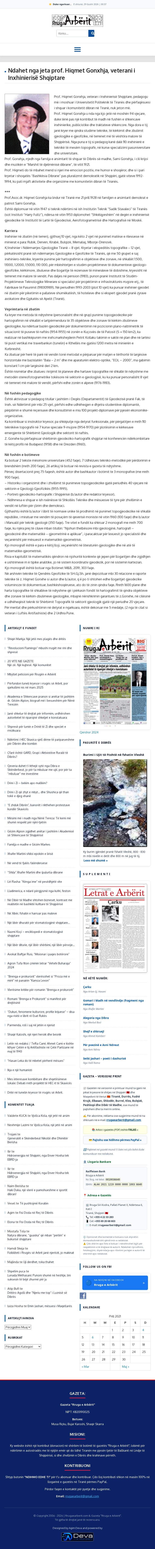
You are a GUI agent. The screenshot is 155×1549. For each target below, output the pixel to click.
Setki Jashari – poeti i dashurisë (104, 1058)
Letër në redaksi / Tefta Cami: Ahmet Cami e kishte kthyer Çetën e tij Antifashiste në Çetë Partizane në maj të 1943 (40, 1047)
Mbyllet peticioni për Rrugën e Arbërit (31, 674)
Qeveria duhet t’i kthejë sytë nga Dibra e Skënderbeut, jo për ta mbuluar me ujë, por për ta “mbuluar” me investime (39, 769)
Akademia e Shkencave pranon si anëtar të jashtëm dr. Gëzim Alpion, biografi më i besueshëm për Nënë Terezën (41, 700)
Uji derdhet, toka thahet (38, 1262)
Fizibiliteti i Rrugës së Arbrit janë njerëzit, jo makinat (40, 1252)
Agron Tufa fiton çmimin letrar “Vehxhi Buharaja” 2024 (39, 965)
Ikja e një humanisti (19, 1070)
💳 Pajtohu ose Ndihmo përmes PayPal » (115, 1140)
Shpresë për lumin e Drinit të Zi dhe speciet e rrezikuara (36, 728)
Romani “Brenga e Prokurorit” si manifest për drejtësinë (36, 1001)
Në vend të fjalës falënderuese (27, 863)
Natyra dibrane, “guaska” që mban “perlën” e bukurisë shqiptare (36, 1237)
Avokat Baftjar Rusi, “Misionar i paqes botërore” (38, 954)
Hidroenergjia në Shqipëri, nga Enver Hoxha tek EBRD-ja (38, 1157)
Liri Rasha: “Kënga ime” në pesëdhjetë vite (34, 881)
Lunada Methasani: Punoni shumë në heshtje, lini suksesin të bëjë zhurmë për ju (39, 1277)
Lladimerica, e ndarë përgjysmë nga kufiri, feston (38, 891)
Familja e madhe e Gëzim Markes (28, 844)
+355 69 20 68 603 (104, 1221)
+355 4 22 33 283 (103, 1217)
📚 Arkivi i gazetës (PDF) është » (115, 1129)
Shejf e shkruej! (93, 1031)
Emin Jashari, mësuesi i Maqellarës (50, 1306)
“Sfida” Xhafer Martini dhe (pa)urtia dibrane (35, 872)
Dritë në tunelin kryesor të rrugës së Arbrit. (35, 1092)
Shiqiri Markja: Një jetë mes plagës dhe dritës (36, 639)
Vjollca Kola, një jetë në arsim (50, 1115)
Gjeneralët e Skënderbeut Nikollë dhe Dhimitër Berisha (37, 1140)
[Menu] (77, 49)
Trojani (12, 1134)
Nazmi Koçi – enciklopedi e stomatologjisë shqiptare (35, 933)
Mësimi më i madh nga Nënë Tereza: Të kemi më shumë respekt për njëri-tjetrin (39, 820)
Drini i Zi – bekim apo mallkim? (27, 783)
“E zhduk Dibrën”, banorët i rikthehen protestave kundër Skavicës (38, 807)
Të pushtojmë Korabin (34, 1203)
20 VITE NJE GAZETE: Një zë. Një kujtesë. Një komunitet (29, 663)
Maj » (125, 1367)
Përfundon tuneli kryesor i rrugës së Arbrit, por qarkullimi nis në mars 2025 (37, 685)
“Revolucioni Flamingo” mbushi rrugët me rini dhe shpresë (39, 650)
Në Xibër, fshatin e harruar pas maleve (32, 913)
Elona (11, 1222)
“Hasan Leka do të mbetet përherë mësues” (35, 1060)
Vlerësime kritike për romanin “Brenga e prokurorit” (40, 989)
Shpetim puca (16, 1271)
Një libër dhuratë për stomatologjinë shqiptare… (38, 922)
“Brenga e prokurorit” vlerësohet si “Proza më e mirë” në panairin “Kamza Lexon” (38, 978)
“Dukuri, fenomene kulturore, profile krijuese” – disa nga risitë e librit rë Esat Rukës (40, 1014)
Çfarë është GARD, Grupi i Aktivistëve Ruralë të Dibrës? (37, 754)
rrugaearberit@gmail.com (123, 1120)
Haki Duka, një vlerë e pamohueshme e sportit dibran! (37, 1192)
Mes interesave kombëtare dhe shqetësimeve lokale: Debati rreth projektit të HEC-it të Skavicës (39, 1081)
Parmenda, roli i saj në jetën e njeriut (31, 1025)
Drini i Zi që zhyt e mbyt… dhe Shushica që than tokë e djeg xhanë (38, 794)
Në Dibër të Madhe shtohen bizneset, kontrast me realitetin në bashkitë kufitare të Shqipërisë (39, 902)
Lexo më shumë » (96, 860)
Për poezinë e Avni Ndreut (101, 1045)
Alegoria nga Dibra (96, 1018)
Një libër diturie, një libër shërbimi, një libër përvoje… (41, 945)
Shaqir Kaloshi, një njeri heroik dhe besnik (34, 1034)
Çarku (87, 987)
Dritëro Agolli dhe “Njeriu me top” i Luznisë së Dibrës (37, 1294)
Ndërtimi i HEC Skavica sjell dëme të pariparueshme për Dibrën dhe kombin (40, 741)
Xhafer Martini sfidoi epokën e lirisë (30, 853)
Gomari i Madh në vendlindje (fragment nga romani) (113, 1002)
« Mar (85, 1367)
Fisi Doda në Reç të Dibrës (36, 1212)
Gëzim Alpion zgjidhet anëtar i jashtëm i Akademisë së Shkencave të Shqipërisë (40, 833)
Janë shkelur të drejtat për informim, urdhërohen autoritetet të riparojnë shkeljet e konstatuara (38, 715)
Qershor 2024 (89, 732)
